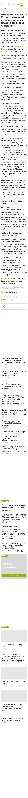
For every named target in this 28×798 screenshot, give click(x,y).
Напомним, (5, 279)
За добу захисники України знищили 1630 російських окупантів (12, 423)
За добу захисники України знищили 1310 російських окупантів (13, 507)
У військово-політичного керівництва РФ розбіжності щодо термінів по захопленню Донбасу (13, 361)
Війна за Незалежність (10, 565)
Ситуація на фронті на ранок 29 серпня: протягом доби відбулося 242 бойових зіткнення (14, 374)
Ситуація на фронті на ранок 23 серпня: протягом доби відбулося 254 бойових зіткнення (14, 518)
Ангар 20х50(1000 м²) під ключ (12, 646)
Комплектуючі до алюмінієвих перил (14, 683)
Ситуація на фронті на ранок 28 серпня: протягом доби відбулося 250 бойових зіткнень (14, 412)
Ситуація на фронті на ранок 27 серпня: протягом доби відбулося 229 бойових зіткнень (14, 449)
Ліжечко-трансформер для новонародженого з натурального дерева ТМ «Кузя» (12, 707)
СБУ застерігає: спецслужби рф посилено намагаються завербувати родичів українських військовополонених (13, 436)
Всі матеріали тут (14, 575)
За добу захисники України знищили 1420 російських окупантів (12, 386)
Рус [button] (5, 8)
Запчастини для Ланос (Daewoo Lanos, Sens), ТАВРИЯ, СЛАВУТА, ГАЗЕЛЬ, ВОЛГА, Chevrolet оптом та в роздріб (13, 658)
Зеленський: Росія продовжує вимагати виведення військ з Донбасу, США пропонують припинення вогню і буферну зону (13, 533)
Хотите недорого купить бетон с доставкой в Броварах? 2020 (13, 719)
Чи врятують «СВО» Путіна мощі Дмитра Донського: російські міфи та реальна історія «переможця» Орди (13, 547)
